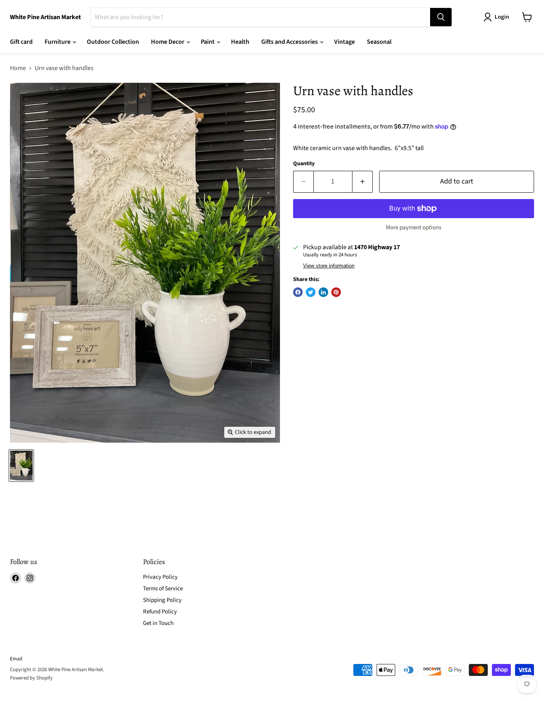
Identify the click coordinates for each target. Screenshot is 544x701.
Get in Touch (158, 623)
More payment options (413, 227)
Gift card (21, 41)
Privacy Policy (160, 577)
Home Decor (168, 41)
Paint (208, 41)
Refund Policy (160, 611)
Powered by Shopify (31, 677)
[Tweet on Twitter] (310, 292)
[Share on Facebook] (298, 292)
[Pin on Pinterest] (336, 292)
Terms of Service (163, 588)
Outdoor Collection (113, 41)
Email (16, 658)
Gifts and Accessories (290, 41)
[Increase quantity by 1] (362, 182)
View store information (328, 266)
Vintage (344, 41)
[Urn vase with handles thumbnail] (21, 465)
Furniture (58, 41)
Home (18, 68)
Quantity (304, 163)
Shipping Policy (162, 600)
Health (240, 41)
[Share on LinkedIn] (323, 292)
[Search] (441, 17)
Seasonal (379, 41)
